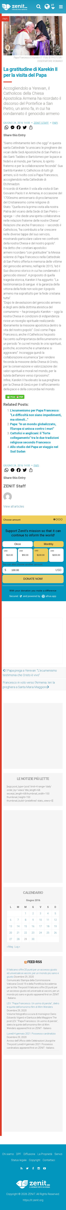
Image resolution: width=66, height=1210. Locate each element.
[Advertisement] (33, 644)
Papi (5, 18)
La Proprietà (45, 1154)
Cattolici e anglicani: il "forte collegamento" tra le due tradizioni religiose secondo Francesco (34, 437)
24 (40, 932)
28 (18, 939)
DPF (18, 1154)
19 (55, 926)
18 (48, 926)
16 (33, 926)
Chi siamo (8, 1154)
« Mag (10, 946)
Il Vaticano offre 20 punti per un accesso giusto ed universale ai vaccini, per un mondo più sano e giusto (33, 973)
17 (40, 926)
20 (10, 932)
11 (48, 920)
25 (48, 932)
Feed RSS (34, 962)
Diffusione (29, 1154)
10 (40, 920)
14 (18, 926)
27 (10, 939)
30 (33, 939)
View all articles (13, 506)
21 (18, 932)
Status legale (19, 1160)
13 (10, 926)
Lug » (17, 946)
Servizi (58, 1154)
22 (25, 932)
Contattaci (49, 1160)
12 (55, 920)
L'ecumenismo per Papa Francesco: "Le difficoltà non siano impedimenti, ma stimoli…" (36, 415)
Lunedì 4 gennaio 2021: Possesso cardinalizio (31, 1033)
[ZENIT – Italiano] (18, 7)
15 (25, 926)
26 (55, 932)
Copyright (34, 1160)
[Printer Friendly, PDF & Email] (14, 397)
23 (33, 932)
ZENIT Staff (41, 123)
